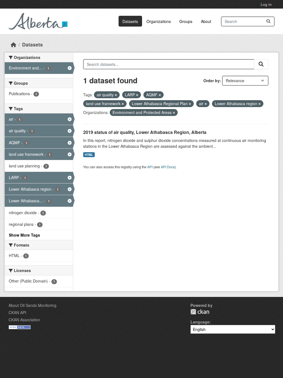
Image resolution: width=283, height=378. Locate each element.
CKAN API (17, 312)
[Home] (13, 44)
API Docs (168, 166)
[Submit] (268, 21)
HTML (89, 154)
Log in (266, 4)
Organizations (158, 21)
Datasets (130, 21)
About (206, 21)
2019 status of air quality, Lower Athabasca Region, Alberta (144, 132)
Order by (211, 80)
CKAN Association (24, 319)
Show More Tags (24, 235)
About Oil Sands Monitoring (32, 305)
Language (199, 322)
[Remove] (116, 95)
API (150, 166)
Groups (185, 21)
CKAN (199, 312)
